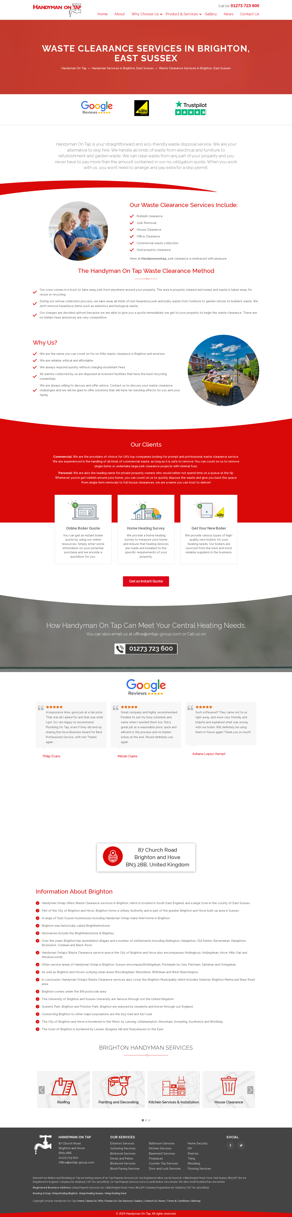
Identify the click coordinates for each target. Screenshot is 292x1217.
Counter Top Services (163, 1163)
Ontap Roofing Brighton (65, 1193)
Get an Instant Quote (146, 581)
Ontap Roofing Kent (115, 1193)
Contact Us (150, 1201)
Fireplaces (156, 1158)
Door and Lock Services (165, 1168)
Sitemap (195, 1201)
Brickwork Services (122, 1153)
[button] (142, 1120)
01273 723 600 (245, 5)
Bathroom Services (162, 1143)
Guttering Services (122, 1148)
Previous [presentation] (42, 1090)
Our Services (125, 1201)
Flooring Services (199, 1168)
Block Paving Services (125, 1168)
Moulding (194, 1163)
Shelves (193, 1153)
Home (81, 1201)
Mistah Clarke (53, 756)
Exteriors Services (122, 1143)
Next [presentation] (250, 1090)
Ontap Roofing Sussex (91, 1193)
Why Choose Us (107, 1201)
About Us (91, 1201)
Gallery (138, 1201)
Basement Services (162, 1153)
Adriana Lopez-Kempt (134, 754)
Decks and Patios (121, 1158)
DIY (190, 1148)
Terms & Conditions (178, 1201)
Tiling (191, 1158)
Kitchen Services (160, 1148)
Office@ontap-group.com (76, 1162)
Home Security (198, 1143)
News (162, 1201)
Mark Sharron (202, 754)
